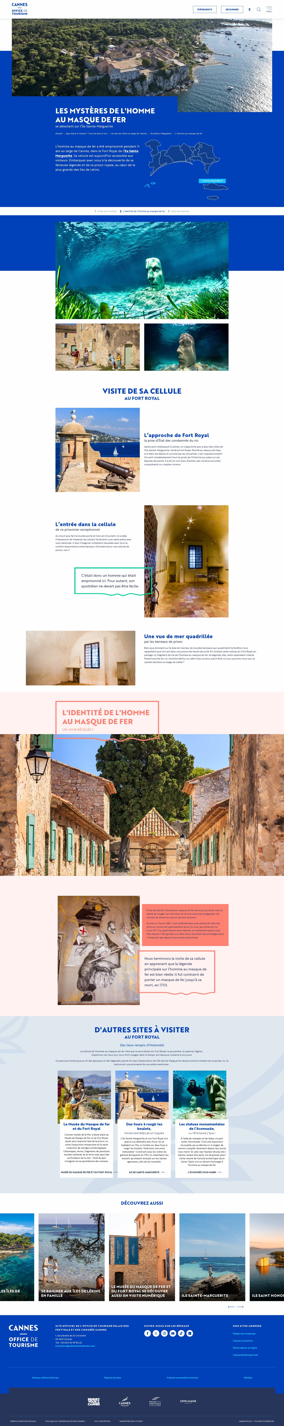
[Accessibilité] (249, 9)
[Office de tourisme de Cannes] (23, 1336)
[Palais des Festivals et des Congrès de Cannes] (155, 1401)
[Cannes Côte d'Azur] (124, 1401)
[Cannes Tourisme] (19, 9)
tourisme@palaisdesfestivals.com (75, 1345)
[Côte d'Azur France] (188, 1402)
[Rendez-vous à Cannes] (94, 1401)
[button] (258, 9)
